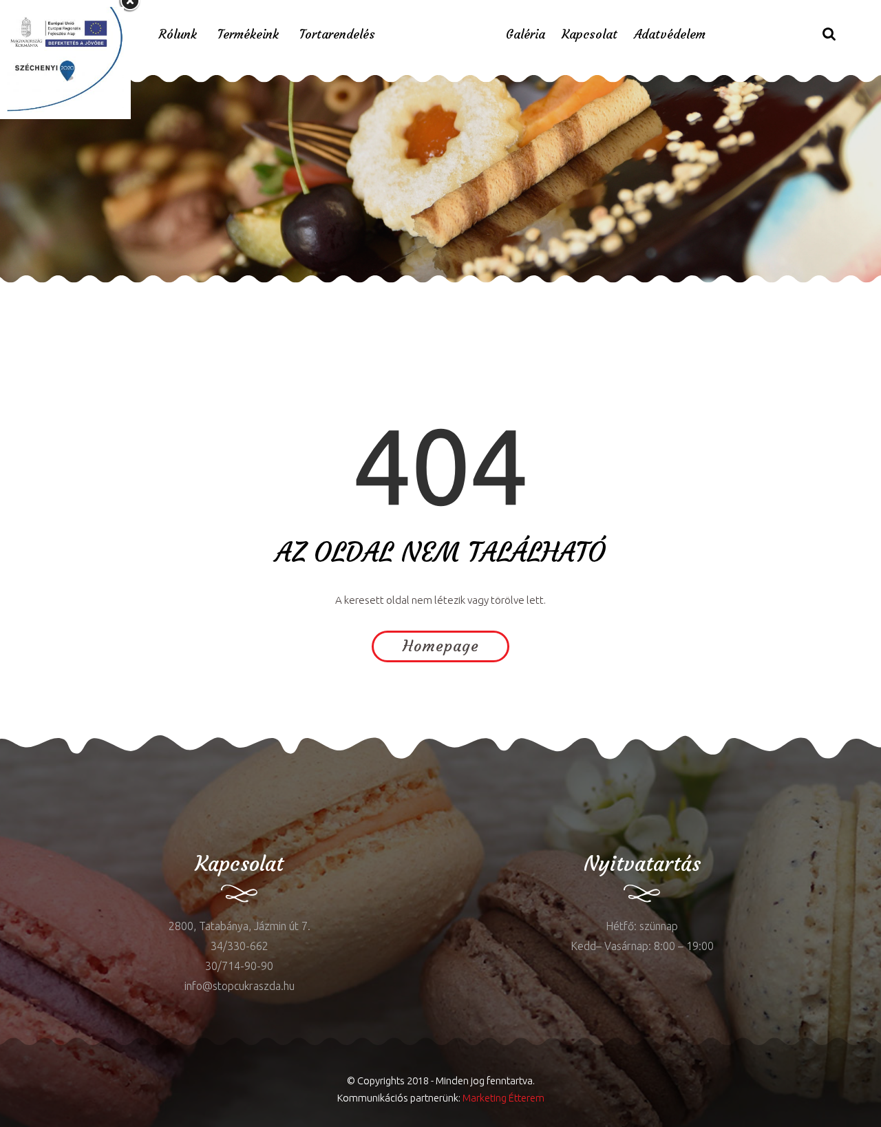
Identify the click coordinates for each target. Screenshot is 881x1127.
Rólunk (178, 34)
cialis (53, 779)
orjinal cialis (297, 292)
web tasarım (174, 292)
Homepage (441, 646)
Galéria (525, 34)
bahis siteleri (472, 292)
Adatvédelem (669, 34)
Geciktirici (93, 292)
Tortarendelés (337, 34)
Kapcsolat (589, 34)
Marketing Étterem (503, 1098)
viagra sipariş (405, 292)
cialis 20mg (237, 292)
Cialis (130, 292)
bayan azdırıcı (34, 292)
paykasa (350, 292)
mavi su (19, 779)
